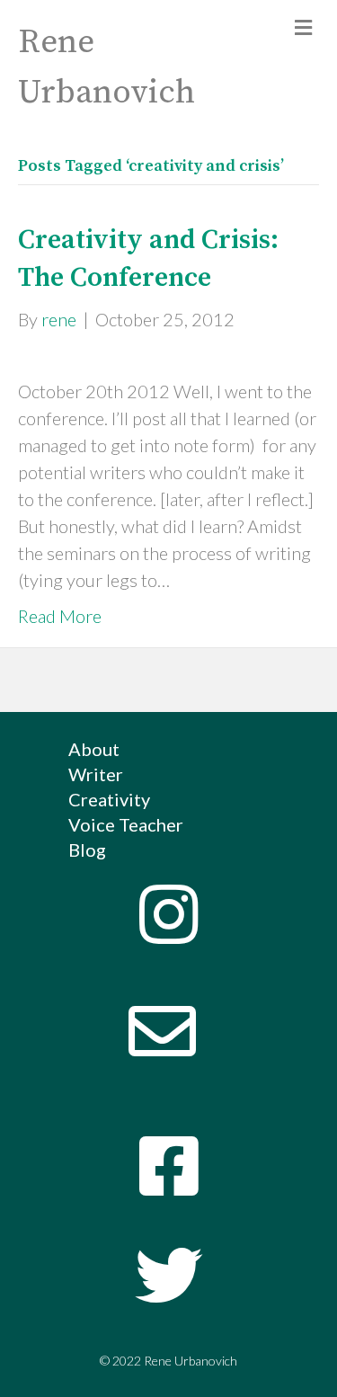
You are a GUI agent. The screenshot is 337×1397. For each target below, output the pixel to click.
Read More (60, 616)
